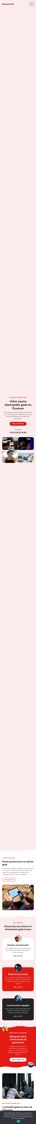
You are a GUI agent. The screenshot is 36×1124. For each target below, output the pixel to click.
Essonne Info (8, 4)
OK (18, 1121)
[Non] (34, 1117)
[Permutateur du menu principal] (32, 4)
